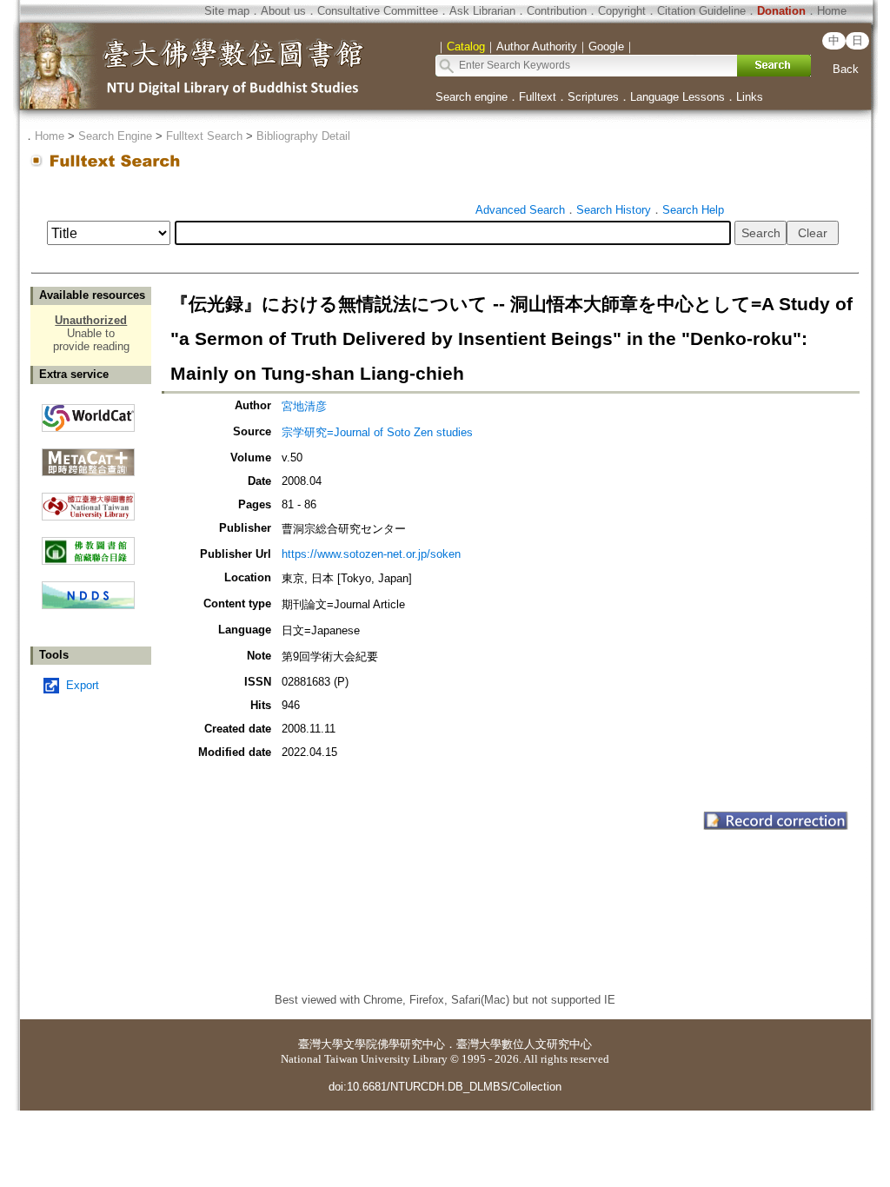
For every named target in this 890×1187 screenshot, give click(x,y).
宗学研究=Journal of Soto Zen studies (377, 432)
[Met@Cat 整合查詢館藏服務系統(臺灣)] (88, 455)
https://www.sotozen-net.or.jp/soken (371, 553)
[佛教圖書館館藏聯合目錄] (88, 544)
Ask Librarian (482, 10)
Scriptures (593, 96)
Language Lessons (677, 96)
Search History (613, 209)
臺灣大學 (320, 1044)
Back (846, 69)
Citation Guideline (701, 10)
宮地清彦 (304, 406)
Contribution (557, 10)
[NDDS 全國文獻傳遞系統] (88, 605)
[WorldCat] (88, 413)
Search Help (693, 209)
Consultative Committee (377, 10)
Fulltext (537, 96)
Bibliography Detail (303, 136)
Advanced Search (520, 209)
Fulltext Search (204, 136)
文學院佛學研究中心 (394, 1044)
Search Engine (115, 136)
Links (749, 96)
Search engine (471, 96)
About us (283, 10)
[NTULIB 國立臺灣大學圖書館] (88, 500)
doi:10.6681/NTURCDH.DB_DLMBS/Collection (445, 1086)
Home (832, 10)
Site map (226, 10)
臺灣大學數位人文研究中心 (524, 1044)
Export (82, 685)
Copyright (622, 10)
